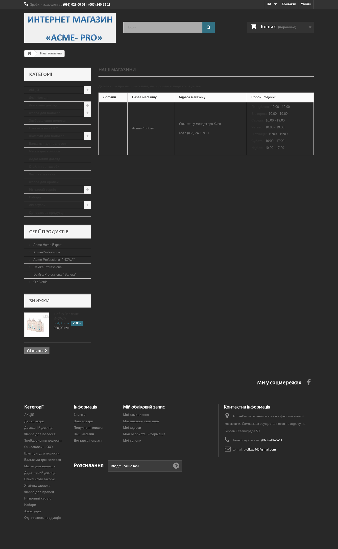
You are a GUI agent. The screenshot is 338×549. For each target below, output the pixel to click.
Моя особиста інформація (144, 434)
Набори (35, 197)
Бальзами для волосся (47, 143)
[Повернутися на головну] (29, 53)
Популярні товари (88, 428)
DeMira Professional (47, 267)
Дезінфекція (38, 97)
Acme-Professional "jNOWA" (53, 260)
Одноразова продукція (47, 213)
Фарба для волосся (44, 113)
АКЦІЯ (34, 90)
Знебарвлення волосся (47, 120)
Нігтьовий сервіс (42, 189)
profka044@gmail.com (260, 449)
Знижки (39, 301)
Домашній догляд (43, 105)
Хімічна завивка (42, 174)
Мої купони (132, 440)
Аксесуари (37, 205)
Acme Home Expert (47, 245)
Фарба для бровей (44, 182)
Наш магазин (84, 434)
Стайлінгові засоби (44, 166)
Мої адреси (132, 428)
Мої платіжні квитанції (141, 421)
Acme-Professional (46, 252)
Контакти (289, 4)
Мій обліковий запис (144, 406)
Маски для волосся (44, 151)
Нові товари (83, 421)
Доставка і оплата (88, 440)
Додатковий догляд (44, 159)
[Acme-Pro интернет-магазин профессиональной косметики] (70, 28)
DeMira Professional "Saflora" (54, 274)
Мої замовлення (136, 415)
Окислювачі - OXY (43, 128)
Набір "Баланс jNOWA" (66, 316)
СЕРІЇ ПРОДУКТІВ (49, 232)
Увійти (306, 4)
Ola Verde (40, 282)
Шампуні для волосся (46, 136)
